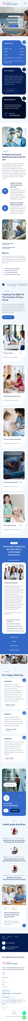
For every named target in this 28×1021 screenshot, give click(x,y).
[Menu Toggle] (24, 3)
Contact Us (4, 986)
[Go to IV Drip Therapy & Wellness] (14, 427)
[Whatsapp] (24, 1017)
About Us (4, 982)
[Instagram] (3, 973)
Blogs (3, 984)
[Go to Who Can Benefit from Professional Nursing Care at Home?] (14, 906)
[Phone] (24, 1013)
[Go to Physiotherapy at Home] (14, 470)
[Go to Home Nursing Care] (14, 513)
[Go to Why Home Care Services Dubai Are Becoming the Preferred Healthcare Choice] (14, 836)
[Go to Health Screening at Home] (14, 384)
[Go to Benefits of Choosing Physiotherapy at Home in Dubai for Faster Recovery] (14, 872)
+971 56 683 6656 (14, 115)
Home (3, 980)
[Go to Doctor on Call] (14, 342)
